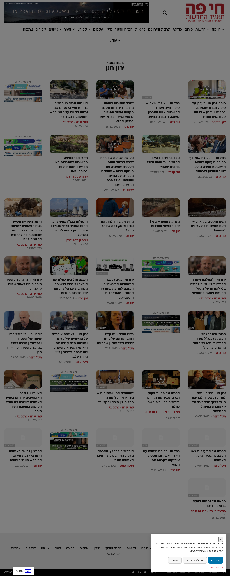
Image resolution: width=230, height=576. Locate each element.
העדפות (175, 560)
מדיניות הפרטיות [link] (215, 567)
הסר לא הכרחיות (194, 560)
